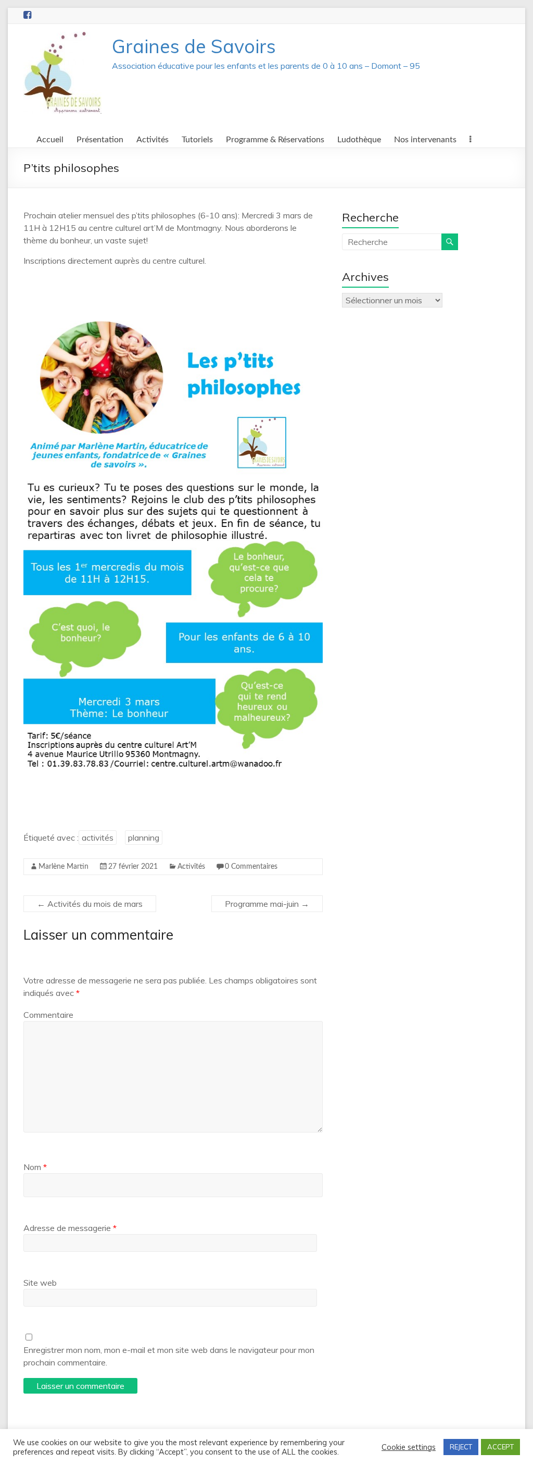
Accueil (50, 140)
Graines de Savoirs (194, 46)
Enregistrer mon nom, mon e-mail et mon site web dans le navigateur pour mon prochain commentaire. (168, 1356)
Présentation (100, 140)
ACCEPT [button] (500, 1447)
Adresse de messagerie (70, 1228)
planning (143, 837)
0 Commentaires (251, 866)
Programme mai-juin (267, 903)
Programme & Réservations (275, 140)
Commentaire (48, 1015)
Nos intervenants (425, 140)
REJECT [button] (461, 1447)
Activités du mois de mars (90, 903)
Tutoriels (197, 140)
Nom (35, 1167)
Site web (40, 1282)
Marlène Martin (63, 866)
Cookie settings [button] (409, 1447)
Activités (152, 140)
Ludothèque (359, 140)
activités (97, 837)
